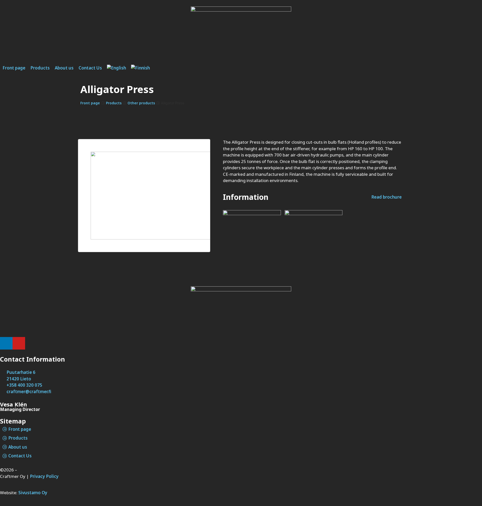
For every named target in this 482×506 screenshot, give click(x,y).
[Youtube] (19, 343)
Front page (90, 103)
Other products (141, 103)
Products (114, 103)
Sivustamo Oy (32, 492)
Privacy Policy (44, 476)
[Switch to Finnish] (140, 68)
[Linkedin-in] (6, 343)
